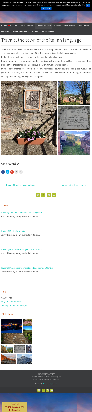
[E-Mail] (38, 195)
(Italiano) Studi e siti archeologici (20, 184)
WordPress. (53, 383)
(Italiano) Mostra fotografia (13, 230)
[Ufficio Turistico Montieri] (43, 195)
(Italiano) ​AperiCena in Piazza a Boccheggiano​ (21, 211)
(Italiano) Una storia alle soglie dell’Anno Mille (21, 248)
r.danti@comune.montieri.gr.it (14, 304)
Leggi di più (46, 8)
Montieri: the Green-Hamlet (74, 184)
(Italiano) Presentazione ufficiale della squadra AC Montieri (27, 267)
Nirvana (45, 383)
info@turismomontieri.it (11, 300)
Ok (88, 5)
